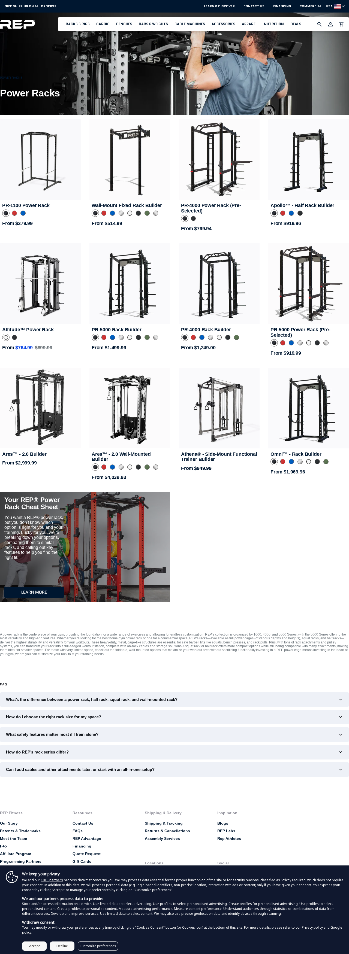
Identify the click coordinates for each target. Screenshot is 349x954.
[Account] (330, 24)
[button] (77, 24)
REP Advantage (87, 838)
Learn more (34, 592)
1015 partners (52, 880)
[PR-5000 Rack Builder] (129, 283)
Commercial (310, 6)
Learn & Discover (219, 6)
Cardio (103, 24)
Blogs (222, 823)
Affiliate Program (15, 854)
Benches (124, 24)
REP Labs (226, 831)
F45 (3, 846)
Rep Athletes (229, 838)
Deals (295, 24)
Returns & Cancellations (167, 831)
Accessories (223, 24)
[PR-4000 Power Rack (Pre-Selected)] (219, 159)
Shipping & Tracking (164, 823)
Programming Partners (20, 861)
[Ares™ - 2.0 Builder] (40, 408)
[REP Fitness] (29, 24)
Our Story (9, 823)
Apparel (249, 24)
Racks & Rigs (78, 24)
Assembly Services (162, 838)
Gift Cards (82, 861)
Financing (282, 6)
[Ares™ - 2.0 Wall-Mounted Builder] (129, 408)
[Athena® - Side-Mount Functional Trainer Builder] (219, 408)
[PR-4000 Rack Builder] (219, 283)
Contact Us (253, 6)
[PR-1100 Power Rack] (40, 159)
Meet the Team (13, 838)
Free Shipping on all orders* (30, 6)
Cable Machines (189, 24)
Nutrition (274, 24)
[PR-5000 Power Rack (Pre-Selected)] (308, 283)
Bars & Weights (153, 24)
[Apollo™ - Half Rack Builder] (308, 159)
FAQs (78, 831)
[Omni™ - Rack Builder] (308, 408)
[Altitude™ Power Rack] (40, 283)
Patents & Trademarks (20, 831)
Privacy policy (312, 927)
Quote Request (87, 854)
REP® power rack (44, 517)
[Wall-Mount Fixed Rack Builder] (129, 159)
